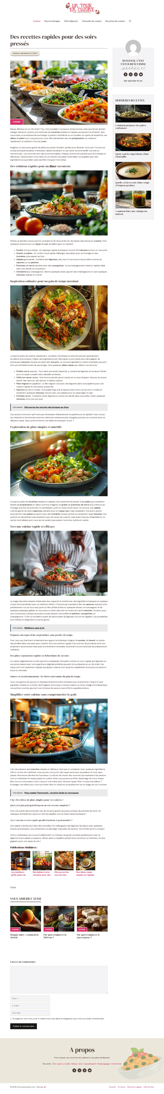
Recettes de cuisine (115, 21)
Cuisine (36, 21)
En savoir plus (133, 81)
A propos (121, 1087)
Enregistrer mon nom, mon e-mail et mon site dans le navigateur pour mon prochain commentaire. (58, 1018)
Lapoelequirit (90, 1063)
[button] (130, 21)
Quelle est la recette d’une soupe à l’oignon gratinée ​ (132, 184)
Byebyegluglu (104, 1063)
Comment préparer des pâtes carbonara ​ (130, 127)
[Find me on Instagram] (136, 74)
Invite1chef (116, 1063)
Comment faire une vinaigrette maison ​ (131, 213)
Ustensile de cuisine (91, 21)
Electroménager (52, 21)
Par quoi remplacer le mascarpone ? (88, 936)
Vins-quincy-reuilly (61, 1063)
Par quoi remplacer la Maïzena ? (55, 936)
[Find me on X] (131, 74)
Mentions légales (134, 1087)
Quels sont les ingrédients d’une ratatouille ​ (132, 155)
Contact (112, 1087)
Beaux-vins (77, 1063)
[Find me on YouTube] (141, 74)
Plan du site (149, 1087)
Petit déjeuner (71, 21)
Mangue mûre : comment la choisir (24, 936)
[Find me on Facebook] (125, 74)
